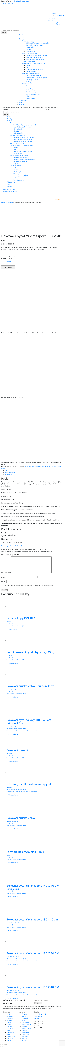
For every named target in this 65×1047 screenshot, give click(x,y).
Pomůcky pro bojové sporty (31, 73)
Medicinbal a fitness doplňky (35, 59)
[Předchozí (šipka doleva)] (0, 1046)
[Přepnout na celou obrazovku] (2, 1044)
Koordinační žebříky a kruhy (35, 45)
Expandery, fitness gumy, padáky (36, 55)
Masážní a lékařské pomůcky (35, 57)
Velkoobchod (11, 1036)
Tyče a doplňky (30, 51)
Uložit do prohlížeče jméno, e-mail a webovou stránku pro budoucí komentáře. (28, 585)
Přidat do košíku (8, 267)
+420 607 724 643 (40, 1014)
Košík (58, 23)
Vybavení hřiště (31, 71)
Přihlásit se (51, 21)
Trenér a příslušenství (29, 61)
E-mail (3, 581)
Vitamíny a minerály (32, 92)
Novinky (21, 37)
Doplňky (28, 82)
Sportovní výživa (27, 84)
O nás (8, 1014)
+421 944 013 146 (7, 3)
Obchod (21, 39)
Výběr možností (13, 697)
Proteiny (28, 88)
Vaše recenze (6, 573)
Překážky (29, 49)
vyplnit (3, 259)
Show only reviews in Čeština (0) (11, 546)
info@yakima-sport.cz (21, 1)
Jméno (4, 577)
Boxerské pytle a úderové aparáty (36, 78)
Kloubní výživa (30, 90)
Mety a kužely (30, 47)
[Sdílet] (4, 1044)
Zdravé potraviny (31, 98)
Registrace (51, 19)
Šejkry (28, 96)
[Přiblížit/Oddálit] (0, 1044)
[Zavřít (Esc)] (6, 1044)
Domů (21, 35)
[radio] (12, 256)
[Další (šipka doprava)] (2, 1046)
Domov (3, 202)
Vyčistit (8, 262)
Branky (28, 65)
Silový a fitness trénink (29, 53)
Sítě (27, 67)
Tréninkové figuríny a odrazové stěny (38, 43)
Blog (20, 102)
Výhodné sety (23, 100)
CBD (27, 86)
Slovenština (60, 15)
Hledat (4, 32)
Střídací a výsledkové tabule (35, 69)
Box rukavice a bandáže (33, 75)
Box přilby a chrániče (32, 80)
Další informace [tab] (10, 472)
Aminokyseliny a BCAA (33, 94)
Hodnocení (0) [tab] (9, 474)
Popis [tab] (6, 470)
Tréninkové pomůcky (29, 41)
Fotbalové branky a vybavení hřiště (33, 63)
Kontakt (21, 104)
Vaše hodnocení (7, 555)
